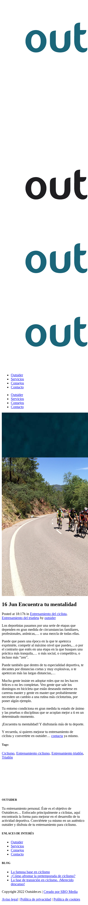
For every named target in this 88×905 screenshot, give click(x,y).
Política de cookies (66, 899)
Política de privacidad (35, 899)
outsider (50, 618)
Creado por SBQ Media (61, 892)
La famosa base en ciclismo (30, 872)
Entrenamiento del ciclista (48, 614)
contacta (57, 736)
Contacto (17, 854)
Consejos (17, 850)
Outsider (17, 842)
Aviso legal (10, 899)
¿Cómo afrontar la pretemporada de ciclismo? (43, 876)
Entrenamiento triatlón (67, 753)
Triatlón (7, 757)
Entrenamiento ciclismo (33, 753)
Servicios (17, 846)
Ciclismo (8, 753)
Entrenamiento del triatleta (20, 618)
